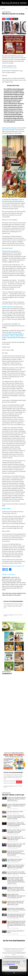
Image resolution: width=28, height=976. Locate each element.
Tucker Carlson (6, 508)
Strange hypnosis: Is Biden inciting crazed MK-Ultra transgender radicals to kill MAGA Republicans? (16, 824)
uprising (13, 588)
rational (12, 584)
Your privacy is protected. (8, 614)
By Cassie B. (15, 884)
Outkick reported (7, 307)
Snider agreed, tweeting (9, 128)
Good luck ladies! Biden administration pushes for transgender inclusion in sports (16, 806)
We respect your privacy (19, 952)
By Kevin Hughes (16, 898)
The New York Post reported (10, 251)
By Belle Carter (15, 801)
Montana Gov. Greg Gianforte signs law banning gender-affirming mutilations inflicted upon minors (16, 799)
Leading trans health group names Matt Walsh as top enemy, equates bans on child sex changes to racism (16, 889)
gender (15, 581)
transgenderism (18, 586)
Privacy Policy (11, 964)
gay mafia (9, 581)
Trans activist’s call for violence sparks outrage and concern (14, 860)
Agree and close (13, 967)
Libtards (7, 584)
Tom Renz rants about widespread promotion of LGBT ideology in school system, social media (16, 817)
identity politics (12, 582)
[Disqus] (14, 694)
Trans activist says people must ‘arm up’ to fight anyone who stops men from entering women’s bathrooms (16, 916)
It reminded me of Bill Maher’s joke (12, 199)
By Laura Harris (15, 862)
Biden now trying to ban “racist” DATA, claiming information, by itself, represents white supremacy (16, 845)
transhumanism (6, 588)
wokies (4, 589)
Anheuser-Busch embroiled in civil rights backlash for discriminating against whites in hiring (15, 903)
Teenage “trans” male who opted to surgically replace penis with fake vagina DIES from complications (15, 866)
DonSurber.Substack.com (9, 67)
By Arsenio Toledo (16, 856)
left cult (19, 582)
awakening (14, 577)
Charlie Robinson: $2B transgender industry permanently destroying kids (16, 909)
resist (16, 584)
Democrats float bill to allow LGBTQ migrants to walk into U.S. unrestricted (16, 872)
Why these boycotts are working (15, 811)
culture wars (17, 579)
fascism (4, 581)
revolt (20, 584)
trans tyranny (10, 586)
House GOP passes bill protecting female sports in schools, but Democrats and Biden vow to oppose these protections (16, 853)
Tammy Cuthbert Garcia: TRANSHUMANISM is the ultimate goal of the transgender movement (16, 896)
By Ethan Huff (15, 841)
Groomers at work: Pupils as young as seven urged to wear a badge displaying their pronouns (16, 831)
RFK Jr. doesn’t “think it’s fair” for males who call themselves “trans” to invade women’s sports (16, 838)
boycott (11, 579)
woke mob (19, 588)
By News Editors (16, 813)
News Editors (12, 16)
